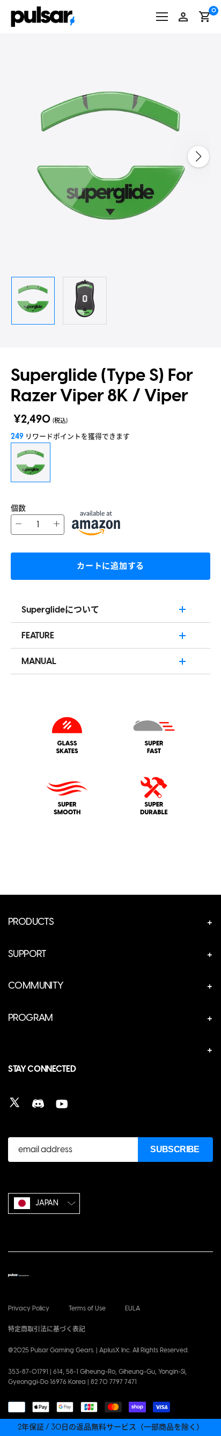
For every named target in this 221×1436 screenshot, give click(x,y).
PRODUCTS (31, 921)
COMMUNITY (36, 985)
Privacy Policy (28, 1308)
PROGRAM (30, 1017)
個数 (18, 508)
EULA (132, 1308)
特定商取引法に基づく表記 (46, 1329)
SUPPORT (27, 954)
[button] (198, 156)
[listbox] (44, 1203)
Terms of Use (87, 1308)
